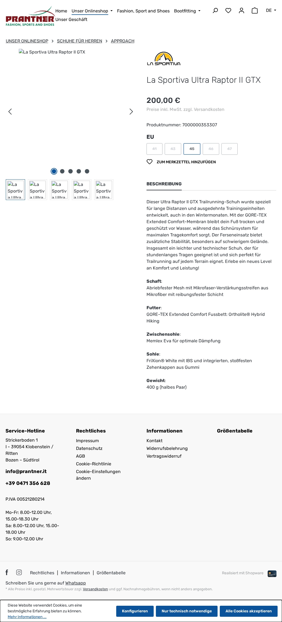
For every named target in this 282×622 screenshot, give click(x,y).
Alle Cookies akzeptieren (249, 611)
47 (232, 150)
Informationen (75, 572)
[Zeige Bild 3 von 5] (70, 171)
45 (194, 150)
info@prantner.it (26, 471)
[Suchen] (215, 11)
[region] (70, 124)
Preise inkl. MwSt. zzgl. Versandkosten (185, 109)
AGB (80, 456)
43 (175, 150)
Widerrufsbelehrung (167, 448)
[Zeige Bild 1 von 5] (54, 171)
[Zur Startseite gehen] (30, 16)
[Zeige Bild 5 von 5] (87, 171)
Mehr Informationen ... (27, 617)
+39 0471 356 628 (28, 483)
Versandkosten (95, 589)
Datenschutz (89, 448)
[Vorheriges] (10, 112)
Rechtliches (42, 572)
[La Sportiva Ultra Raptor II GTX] (71, 95)
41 (157, 150)
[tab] (164, 184)
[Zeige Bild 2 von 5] (62, 171)
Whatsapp (75, 583)
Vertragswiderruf (164, 456)
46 (213, 150)
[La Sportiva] (164, 58)
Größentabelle (235, 431)
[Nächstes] (131, 112)
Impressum (87, 440)
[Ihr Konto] (241, 11)
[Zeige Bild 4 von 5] (79, 171)
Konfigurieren (135, 611)
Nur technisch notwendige (187, 611)
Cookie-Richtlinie (93, 463)
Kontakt (154, 440)
